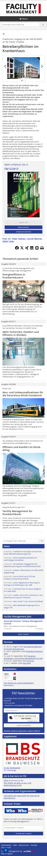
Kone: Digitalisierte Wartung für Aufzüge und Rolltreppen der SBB (22, 583)
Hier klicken (26, 718)
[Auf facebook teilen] (16, 248)
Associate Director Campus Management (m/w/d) (23, 622)
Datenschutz (23, 845)
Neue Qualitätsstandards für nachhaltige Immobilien (20, 559)
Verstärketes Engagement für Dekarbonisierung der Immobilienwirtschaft (22, 565)
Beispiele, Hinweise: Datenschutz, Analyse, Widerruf (22, 731)
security (30, 661)
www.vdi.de (34, 795)
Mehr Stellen (23, 634)
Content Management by (12, 851)
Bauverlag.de (6, 853)
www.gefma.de (10, 795)
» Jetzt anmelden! (23, 725)
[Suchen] (43, 25)
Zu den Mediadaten (12, 768)
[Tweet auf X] (21, 248)
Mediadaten (9, 685)
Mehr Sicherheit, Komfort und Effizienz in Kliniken (21, 333)
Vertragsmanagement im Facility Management (23, 647)
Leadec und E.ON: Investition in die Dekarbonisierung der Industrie (23, 596)
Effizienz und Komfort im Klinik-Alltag (22, 448)
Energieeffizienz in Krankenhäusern (14, 276)
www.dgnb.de (9, 798)
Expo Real (27, 663)
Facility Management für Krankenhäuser (17, 512)
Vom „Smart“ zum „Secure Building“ (23, 601)
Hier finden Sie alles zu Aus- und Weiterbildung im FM (17, 784)
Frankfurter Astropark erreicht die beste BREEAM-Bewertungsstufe (23, 552)
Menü (25, 18)
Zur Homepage (10, 770)
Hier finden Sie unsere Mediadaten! (19, 683)
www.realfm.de (23, 795)
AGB (15, 845)
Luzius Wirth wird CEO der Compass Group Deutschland (19, 577)
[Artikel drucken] (41, 248)
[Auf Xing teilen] (26, 248)
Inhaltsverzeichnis (23, 232)
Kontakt (34, 845)
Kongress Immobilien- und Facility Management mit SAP (23, 657)
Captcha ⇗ (32, 721)
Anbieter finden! (24, 833)
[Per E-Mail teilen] (36, 248)
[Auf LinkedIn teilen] (31, 248)
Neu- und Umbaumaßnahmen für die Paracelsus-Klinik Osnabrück (23, 394)
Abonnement (23, 227)
